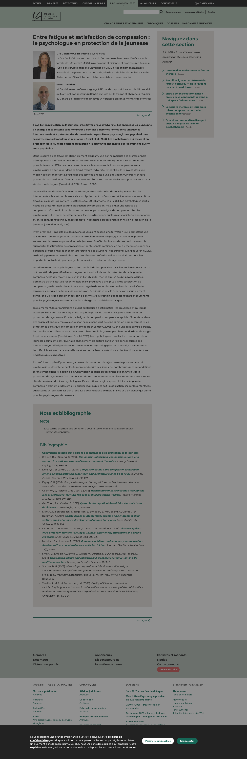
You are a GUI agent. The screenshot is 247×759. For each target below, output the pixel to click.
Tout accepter (187, 741)
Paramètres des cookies (158, 741)
